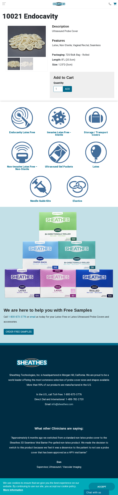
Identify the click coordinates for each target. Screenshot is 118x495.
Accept (101, 486)
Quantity (58, 82)
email (32, 316)
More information (13, 490)
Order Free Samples (19, 331)
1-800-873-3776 (17, 316)
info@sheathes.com (62, 404)
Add (67, 88)
